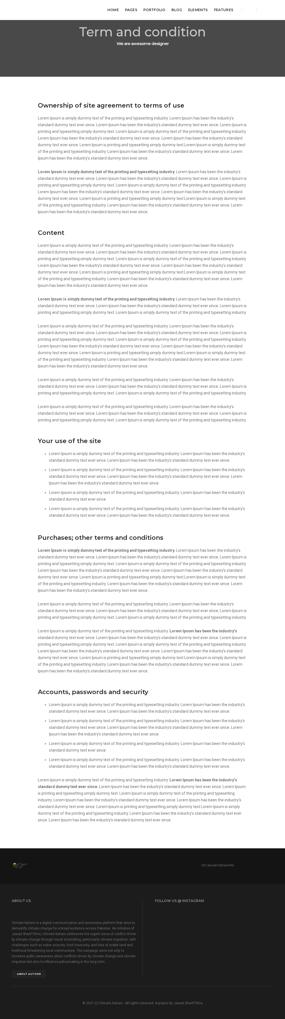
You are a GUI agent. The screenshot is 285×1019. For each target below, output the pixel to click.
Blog (176, 10)
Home (113, 10)
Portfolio (154, 10)
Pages (131, 10)
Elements (198, 10)
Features (223, 10)
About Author (29, 973)
